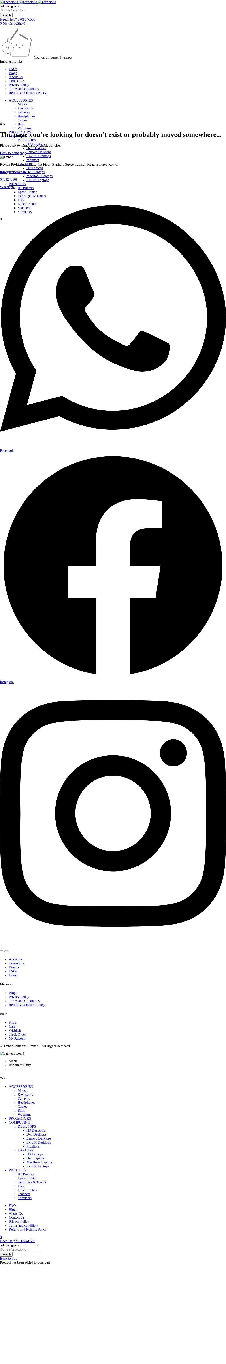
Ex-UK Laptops (37, 180)
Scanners (24, 1194)
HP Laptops (34, 168)
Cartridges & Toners (32, 1182)
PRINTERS (17, 184)
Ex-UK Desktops (38, 156)
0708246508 (9, 179)
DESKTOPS (27, 140)
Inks (21, 1186)
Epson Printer (27, 1178)
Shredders (25, 1198)
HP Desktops (35, 1130)
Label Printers (27, 1190)
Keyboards (25, 108)
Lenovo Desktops (38, 152)
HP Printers (26, 188)
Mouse (22, 104)
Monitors (32, 160)
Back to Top (8, 1258)
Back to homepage (13, 153)
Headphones (26, 116)
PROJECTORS (20, 1118)
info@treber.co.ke (13, 172)
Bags (21, 124)
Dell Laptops (35, 172)
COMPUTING (19, 1122)
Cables (22, 120)
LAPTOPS (25, 1150)
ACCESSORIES (21, 100)
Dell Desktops (36, 148)
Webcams (24, 128)
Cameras (24, 112)
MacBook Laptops (39, 176)
